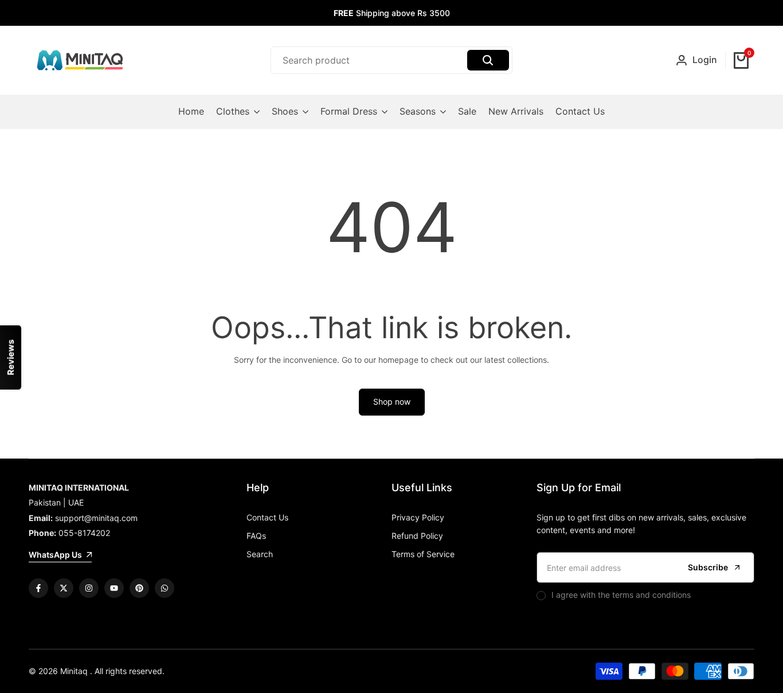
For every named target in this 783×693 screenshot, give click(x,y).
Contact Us (267, 517)
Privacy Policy (417, 517)
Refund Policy (417, 536)
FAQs (256, 536)
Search (259, 554)
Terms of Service (423, 554)
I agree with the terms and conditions (621, 595)
